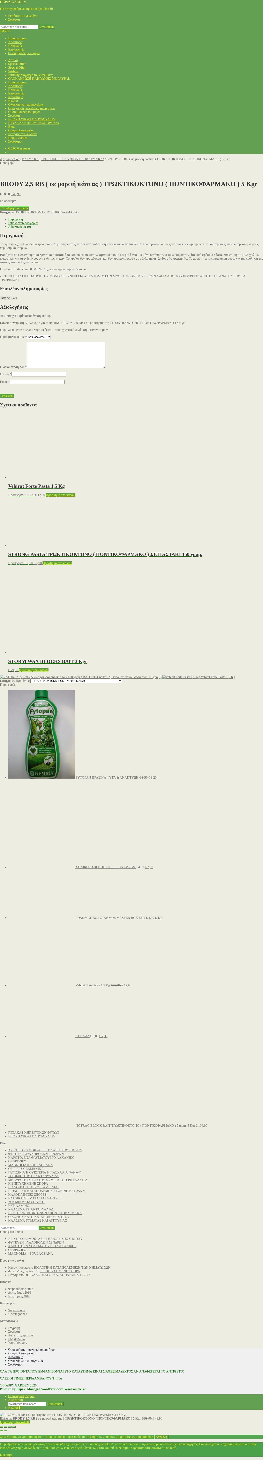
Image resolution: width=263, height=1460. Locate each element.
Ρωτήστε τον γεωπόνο (22, 15)
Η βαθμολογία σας (13, 336)
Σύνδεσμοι (15, 141)
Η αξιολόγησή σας (13, 367)
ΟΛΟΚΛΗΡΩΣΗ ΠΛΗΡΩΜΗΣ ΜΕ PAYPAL (39, 78)
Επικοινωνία (16, 49)
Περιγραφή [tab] (15, 219)
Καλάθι (13, 100)
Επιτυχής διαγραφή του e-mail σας (30, 75)
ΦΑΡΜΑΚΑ (30, 159)
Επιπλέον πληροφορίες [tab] (23, 223)
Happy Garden (18, 137)
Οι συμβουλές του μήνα (24, 53)
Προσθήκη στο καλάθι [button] (60, 495)
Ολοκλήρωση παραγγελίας (25, 104)
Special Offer (16, 64)
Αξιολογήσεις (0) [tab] (19, 226)
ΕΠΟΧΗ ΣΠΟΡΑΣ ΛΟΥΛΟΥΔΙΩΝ (31, 119)
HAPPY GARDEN (13, 1)
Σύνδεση (14, 19)
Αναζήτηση (47, 26)
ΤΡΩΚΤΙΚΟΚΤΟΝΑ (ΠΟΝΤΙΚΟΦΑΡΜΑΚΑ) (72, 159)
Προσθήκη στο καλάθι (15, 208)
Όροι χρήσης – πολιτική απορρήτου (31, 108)
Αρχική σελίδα (10, 159)
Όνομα (6, 374)
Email (5, 381)
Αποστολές (15, 42)
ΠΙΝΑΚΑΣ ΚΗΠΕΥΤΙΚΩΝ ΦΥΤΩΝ (33, 123)
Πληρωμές (15, 45)
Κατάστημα (15, 97)
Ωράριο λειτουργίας (21, 130)
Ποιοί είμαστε (17, 38)
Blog (11, 126)
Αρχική (13, 60)
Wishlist (13, 71)
